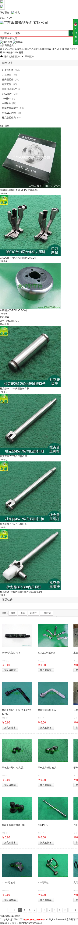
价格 (22, 613)
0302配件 (7, 94)
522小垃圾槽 (8, 882)
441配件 (6, 103)
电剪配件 (6, 84)
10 (65, 910)
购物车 (19, 42)
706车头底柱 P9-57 (12, 652)
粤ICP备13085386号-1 (30, 923)
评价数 (33, 613)
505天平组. (43, 882)
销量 (13, 613)
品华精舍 (4, 916)
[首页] (1, 56)
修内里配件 (7, 79)
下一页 (73, 910)
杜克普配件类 (9, 117)
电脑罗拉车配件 (10, 108)
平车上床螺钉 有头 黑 (12, 767)
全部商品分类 (7, 45)
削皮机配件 (7, 70)
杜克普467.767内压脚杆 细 (13, 456)
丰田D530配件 (9, 89)
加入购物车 (10, 670)
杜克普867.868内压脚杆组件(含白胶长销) (21, 591)
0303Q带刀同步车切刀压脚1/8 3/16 (18, 258)
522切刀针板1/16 (46, 652)
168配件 (6, 98)
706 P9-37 (43, 825)
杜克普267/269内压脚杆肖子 (14, 388)
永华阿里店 (14, 916)
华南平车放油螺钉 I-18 (13, 825)
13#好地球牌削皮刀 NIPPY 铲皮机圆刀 (19, 190)
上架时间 (46, 613)
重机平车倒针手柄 (47, 710)
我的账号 (7, 42)
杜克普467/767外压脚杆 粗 (13, 524)
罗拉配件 (6, 75)
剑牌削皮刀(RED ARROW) (13, 310)
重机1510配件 (9, 113)
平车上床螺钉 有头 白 (48, 767)
